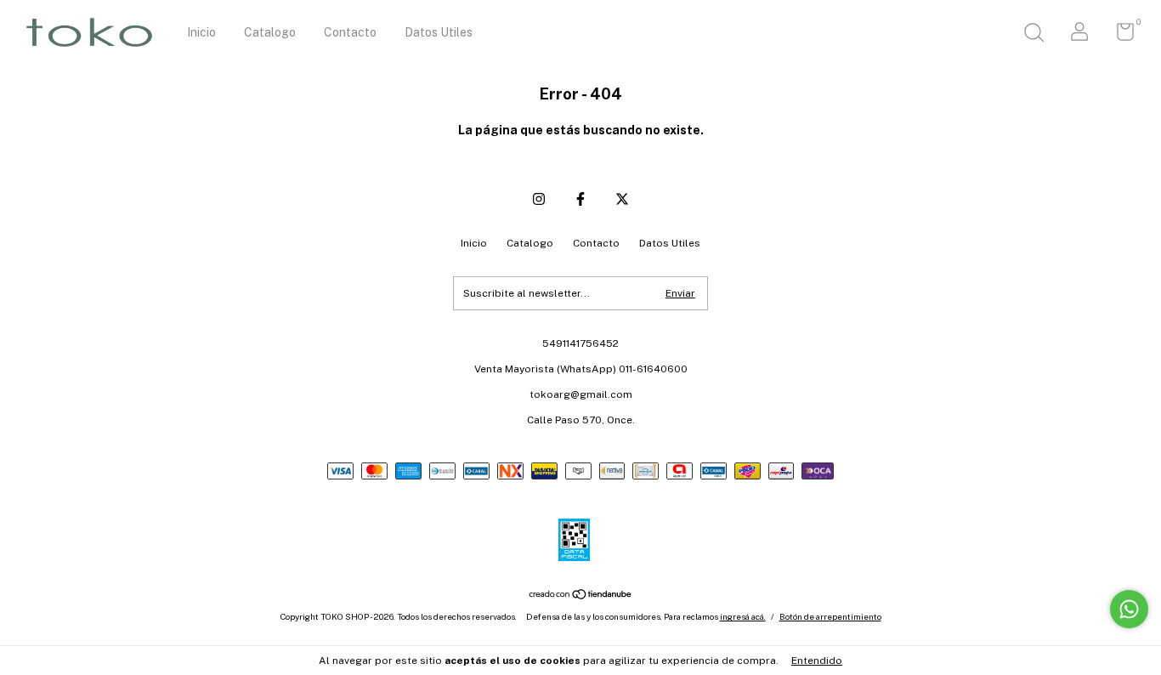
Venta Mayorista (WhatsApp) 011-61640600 (581, 369)
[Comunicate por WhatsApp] (1129, 609)
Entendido (816, 660)
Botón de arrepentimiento (830, 616)
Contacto (350, 32)
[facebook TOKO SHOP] (580, 199)
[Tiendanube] (581, 595)
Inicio (201, 32)
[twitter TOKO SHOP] (622, 199)
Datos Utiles (439, 32)
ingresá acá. (743, 616)
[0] (1119, 35)
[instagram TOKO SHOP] (539, 199)
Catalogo (270, 32)
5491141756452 (580, 343)
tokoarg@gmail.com (581, 394)
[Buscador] (1033, 34)
